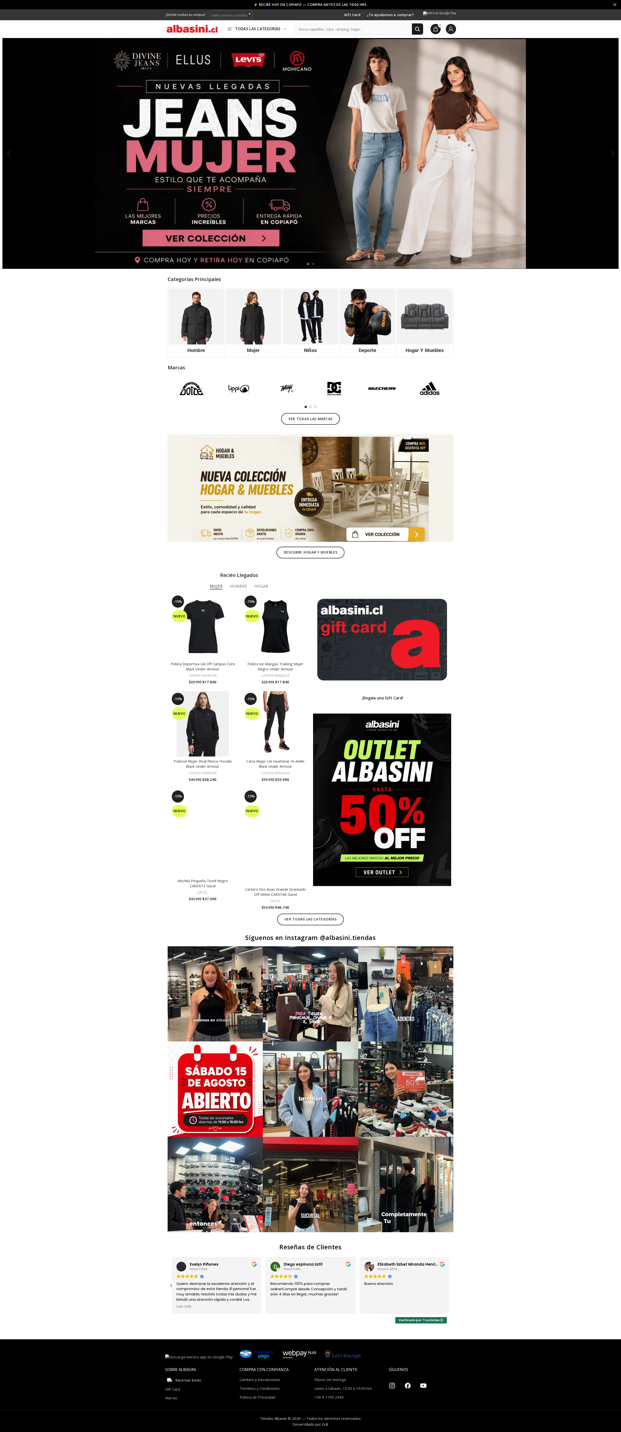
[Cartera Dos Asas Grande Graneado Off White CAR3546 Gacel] (275, 837)
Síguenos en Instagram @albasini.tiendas (310, 937)
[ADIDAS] (429, 388)
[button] (8, 153)
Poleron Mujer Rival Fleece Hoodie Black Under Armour (203, 764)
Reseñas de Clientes (310, 1246)
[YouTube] (423, 1383)
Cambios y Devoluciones (260, 1379)
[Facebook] (407, 1383)
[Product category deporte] (367, 322)
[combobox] (230, 14)
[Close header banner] (615, 4)
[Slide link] (310, 153)
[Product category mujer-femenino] (253, 322)
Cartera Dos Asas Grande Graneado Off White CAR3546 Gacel (275, 892)
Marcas (171, 1397)
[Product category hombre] (196, 322)
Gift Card (352, 15)
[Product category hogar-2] (424, 322)
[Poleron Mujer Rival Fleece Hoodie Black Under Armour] (202, 723)
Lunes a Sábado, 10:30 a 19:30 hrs (343, 1388)
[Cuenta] (450, 29)
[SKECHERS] (382, 388)
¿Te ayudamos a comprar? (390, 15)
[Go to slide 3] (315, 407)
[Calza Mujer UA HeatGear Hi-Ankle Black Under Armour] (275, 723)
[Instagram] (392, 1383)
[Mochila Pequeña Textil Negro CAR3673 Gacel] (202, 832)
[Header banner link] (310, 4)
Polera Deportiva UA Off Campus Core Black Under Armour (203, 666)
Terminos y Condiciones (260, 1388)
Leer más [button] (184, 1306)
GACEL (202, 892)
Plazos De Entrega (330, 1379)
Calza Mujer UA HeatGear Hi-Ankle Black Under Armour (275, 764)
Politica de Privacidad (257, 1397)
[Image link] (311, 487)
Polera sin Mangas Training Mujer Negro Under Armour (275, 666)
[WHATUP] (286, 388)
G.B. (325, 1424)
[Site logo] (192, 28)
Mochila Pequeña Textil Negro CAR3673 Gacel (202, 883)
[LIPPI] (239, 388)
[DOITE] (191, 388)
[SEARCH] (417, 29)
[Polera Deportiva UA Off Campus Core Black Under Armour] (202, 626)
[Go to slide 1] (308, 264)
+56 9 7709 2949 (329, 1397)
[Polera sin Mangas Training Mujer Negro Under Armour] (275, 626)
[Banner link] (382, 640)
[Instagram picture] (215, 994)
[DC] (334, 388)
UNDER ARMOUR (203, 675)
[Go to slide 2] (313, 264)
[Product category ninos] (310, 322)
